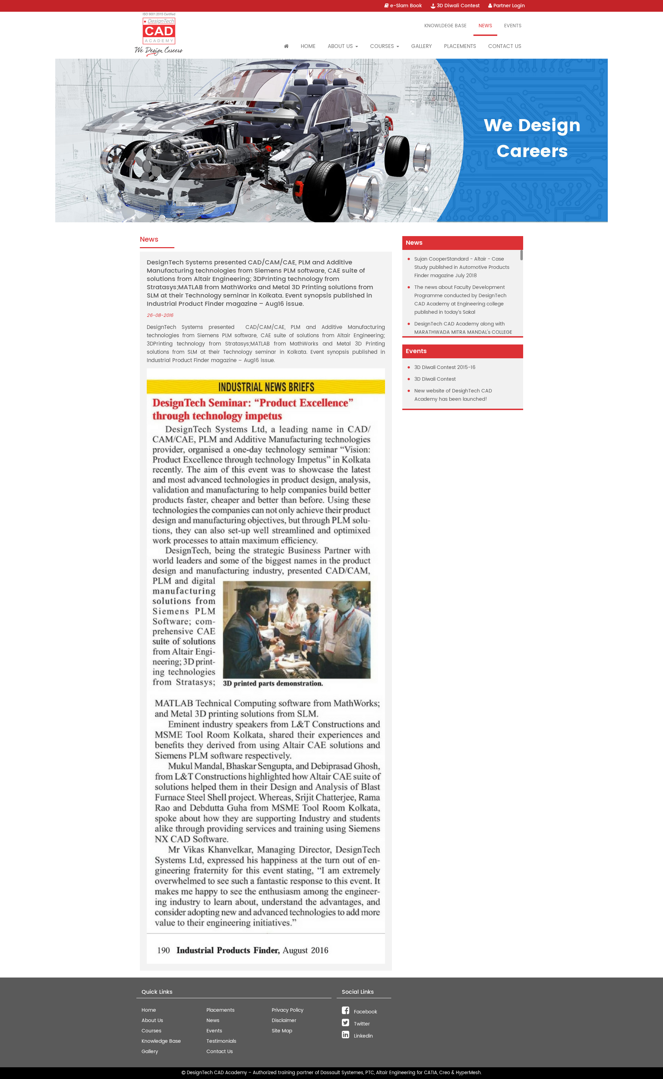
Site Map (282, 1031)
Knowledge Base (161, 1041)
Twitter (361, 1024)
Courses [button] (383, 46)
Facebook (365, 1012)
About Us (152, 1020)
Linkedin (363, 1036)
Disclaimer (284, 1020)
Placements (460, 46)
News (485, 26)
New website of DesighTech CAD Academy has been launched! (453, 395)
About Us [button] (341, 46)
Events (512, 26)
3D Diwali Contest (457, 6)
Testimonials (221, 1041)
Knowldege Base (445, 26)
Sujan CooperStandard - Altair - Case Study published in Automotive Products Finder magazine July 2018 (461, 267)
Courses (151, 1031)
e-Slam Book (405, 6)
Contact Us (504, 46)
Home (308, 46)
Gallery (421, 46)
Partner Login (508, 6)
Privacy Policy (288, 1010)
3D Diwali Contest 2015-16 (444, 367)
